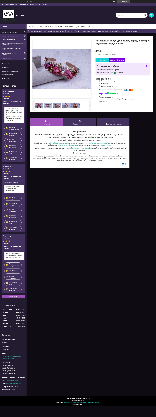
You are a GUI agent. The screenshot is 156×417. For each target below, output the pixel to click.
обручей (52, 143)
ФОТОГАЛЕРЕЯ (7, 75)
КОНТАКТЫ (69, 27)
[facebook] (123, 164)
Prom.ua (87, 398)
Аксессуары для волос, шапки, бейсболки (58, 31)
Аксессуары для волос (99, 143)
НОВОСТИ (5, 78)
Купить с (113, 60)
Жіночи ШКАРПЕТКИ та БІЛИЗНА (9, 54)
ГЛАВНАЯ (31, 27)
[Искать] (145, 15)
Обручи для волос (80, 31)
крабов (57, 143)
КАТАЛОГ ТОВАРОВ (44, 27)
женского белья (105, 145)
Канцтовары (6, 58)
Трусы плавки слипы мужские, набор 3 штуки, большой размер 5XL (14, 255)
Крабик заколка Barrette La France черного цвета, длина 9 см (14, 118)
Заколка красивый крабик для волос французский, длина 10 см (14, 111)
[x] (125, 164)
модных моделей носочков (67, 145)
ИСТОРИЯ (59, 27)
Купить (102, 60)
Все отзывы (13, 296)
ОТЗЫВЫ (5, 67)
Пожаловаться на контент (71, 402)
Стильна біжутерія (8, 39)
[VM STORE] (8, 15)
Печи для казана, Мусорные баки (11, 49)
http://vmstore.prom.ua (13, 380)
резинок (64, 143)
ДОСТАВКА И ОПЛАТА (83, 27)
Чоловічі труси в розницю (10, 36)
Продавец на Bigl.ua (78, 400)
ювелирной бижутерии (80, 148)
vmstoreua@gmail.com (13, 383)
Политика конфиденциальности (90, 402)
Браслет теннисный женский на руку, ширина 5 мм (13, 188)
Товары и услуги (36, 31)
